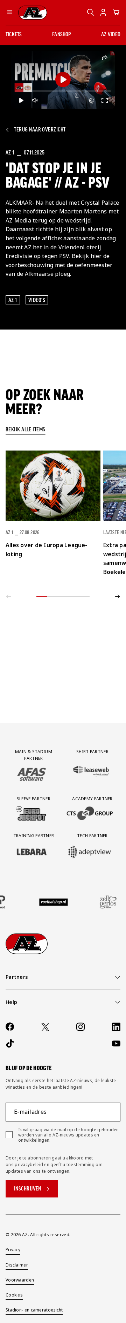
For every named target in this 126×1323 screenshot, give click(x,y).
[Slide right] (117, 596)
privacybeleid (29, 1164)
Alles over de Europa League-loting (47, 549)
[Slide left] (8, 596)
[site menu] (10, 13)
